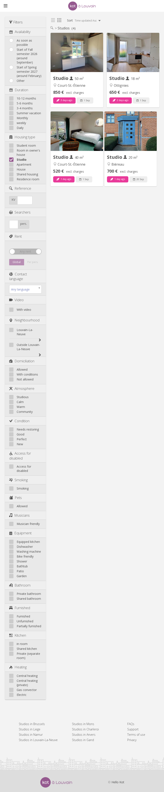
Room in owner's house (28, 152)
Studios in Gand (83, 740)
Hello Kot (117, 782)
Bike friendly (25, 556)
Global (17, 262)
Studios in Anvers (83, 735)
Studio (21, 160)
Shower (22, 561)
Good (20, 434)
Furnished (22, 607)
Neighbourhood (27, 320)
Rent (18, 236)
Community (25, 412)
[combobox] (25, 289)
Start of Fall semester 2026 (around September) (27, 56)
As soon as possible (24, 42)
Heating (21, 667)
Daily (20, 128)
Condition (22, 420)
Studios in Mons (83, 724)
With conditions (27, 374)
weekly (21, 123)
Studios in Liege (29, 729)
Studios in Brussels (32, 724)
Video (19, 299)
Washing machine (29, 551)
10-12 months (26, 98)
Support (133, 729)
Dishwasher (25, 547)
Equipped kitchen (28, 542)
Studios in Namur (31, 735)
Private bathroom (29, 594)
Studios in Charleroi (85, 729)
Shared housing (27, 174)
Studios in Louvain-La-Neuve (38, 740)
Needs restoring (28, 429)
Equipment (23, 532)
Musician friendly (28, 524)
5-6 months (25, 103)
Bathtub (22, 566)
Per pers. (32, 262)
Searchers (23, 212)
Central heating (27, 676)
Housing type (25, 136)
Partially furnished (29, 626)
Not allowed (25, 379)
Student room (26, 145)
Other (21, 81)
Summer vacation (29, 113)
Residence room (28, 179)
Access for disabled (20, 455)
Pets (18, 497)
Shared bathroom (29, 599)
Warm (21, 407)
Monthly (22, 118)
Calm (20, 402)
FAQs (130, 724)
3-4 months (25, 108)
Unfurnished (25, 621)
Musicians (22, 515)
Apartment (24, 164)
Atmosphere (24, 388)
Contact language (18, 276)
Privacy (131, 740)
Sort (82, 20)
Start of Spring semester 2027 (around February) (29, 71)
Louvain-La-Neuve (25, 332)
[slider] (12, 251)
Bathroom (23, 585)
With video (24, 310)
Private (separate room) (28, 656)
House (21, 169)
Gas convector (27, 690)
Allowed (22, 369)
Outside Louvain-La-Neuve (28, 347)
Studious (23, 397)
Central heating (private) (27, 683)
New (20, 444)
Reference (23, 188)
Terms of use (136, 735)
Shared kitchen (27, 649)
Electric (21, 695)
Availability (23, 31)
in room (22, 644)
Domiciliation (24, 360)
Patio (20, 571)
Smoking (21, 479)
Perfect (22, 439)
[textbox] (25, 289)
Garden (22, 576)
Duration (21, 89)
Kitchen (20, 635)
